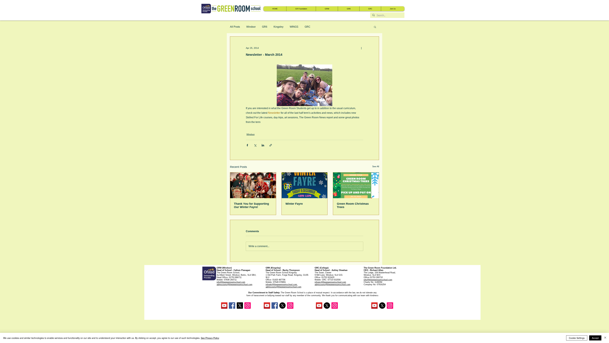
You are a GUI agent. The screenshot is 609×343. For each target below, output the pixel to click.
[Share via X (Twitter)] (255, 145)
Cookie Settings (577, 338)
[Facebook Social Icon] (232, 305)
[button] (375, 27)
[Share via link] (270, 145)
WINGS (294, 26)
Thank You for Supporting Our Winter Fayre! (251, 205)
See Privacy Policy (210, 338)
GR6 (264, 26)
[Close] (605, 337)
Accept (595, 338)
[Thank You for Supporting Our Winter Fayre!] (253, 185)
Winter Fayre (294, 203)
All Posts (235, 26)
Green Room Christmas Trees (353, 205)
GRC (307, 26)
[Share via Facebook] (247, 145)
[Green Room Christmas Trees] (356, 185)
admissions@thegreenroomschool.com (283, 287)
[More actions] (361, 48)
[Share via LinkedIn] (262, 145)
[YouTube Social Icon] (224, 305)
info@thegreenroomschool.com (378, 280)
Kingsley (278, 26)
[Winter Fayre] (304, 185)
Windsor (251, 26)
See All (375, 166)
